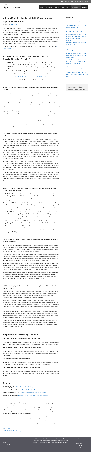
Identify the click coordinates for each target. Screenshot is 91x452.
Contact (86, 1)
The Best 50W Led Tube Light (10, 430)
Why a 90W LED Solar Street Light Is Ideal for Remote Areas (33, 395)
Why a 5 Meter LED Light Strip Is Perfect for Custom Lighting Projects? (19, 431)
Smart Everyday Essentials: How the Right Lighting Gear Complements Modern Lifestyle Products (77, 74)
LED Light (57, 7)
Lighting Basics (49, 7)
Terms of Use (73, 1)
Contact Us (84, 7)
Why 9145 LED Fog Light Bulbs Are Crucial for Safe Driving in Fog (32, 77)
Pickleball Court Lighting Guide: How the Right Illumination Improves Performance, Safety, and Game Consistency (76, 36)
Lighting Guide (65, 7)
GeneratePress (8, 446)
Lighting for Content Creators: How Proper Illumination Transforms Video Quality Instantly (76, 68)
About (62, 1)
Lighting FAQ (75, 7)
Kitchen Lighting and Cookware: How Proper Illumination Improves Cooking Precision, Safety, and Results (77, 42)
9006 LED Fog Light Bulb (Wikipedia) (25, 387)
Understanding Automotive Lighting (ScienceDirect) (33, 392)
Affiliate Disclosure (80, 1)
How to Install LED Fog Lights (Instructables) (29, 389)
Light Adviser (15, 7)
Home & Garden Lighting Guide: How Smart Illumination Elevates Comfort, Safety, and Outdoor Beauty (76, 55)
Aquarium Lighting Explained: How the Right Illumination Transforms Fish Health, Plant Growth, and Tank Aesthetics (77, 61)
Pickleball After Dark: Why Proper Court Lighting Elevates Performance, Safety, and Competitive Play (76, 49)
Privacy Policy (67, 1)
